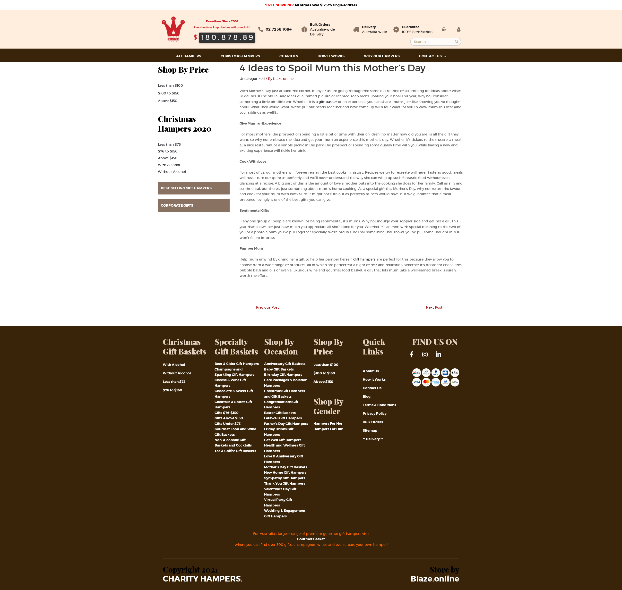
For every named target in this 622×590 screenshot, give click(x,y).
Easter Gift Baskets (280, 413)
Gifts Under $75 (228, 423)
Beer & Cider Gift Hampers (237, 364)
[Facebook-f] (415, 357)
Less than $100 (170, 85)
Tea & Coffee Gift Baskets (235, 451)
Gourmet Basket (311, 539)
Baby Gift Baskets (279, 369)
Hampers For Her (327, 423)
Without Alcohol (172, 171)
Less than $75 (169, 144)
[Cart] (443, 29)
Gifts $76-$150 (227, 413)
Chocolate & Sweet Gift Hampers (234, 393)
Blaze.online (435, 579)
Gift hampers (364, 259)
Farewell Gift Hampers (283, 418)
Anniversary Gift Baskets (284, 364)
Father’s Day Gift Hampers (286, 423)
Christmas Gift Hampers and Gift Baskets (284, 393)
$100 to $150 (169, 93)
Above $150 (167, 101)
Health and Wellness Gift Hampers (284, 448)
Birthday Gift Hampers (283, 374)
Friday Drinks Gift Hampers (279, 432)
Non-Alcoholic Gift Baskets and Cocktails (233, 442)
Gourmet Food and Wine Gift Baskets (235, 432)
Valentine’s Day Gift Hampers (280, 492)
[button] (194, 188)
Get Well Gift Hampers (282, 440)
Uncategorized (252, 78)
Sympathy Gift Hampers (284, 478)
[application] (444, 56)
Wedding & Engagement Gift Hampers (284, 513)
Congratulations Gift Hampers (281, 404)
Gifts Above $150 (229, 418)
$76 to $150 (168, 151)
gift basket (328, 102)
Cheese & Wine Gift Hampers (230, 383)
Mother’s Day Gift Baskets (285, 467)
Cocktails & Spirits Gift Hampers (233, 404)
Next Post (436, 307)
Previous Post (265, 307)
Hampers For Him (328, 429)
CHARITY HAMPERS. (203, 579)
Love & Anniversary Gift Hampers (283, 459)
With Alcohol (169, 165)
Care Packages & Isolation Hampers (285, 383)
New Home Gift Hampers (285, 472)
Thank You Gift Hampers (284, 483)
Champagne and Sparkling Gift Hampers (234, 372)
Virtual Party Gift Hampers (278, 502)
